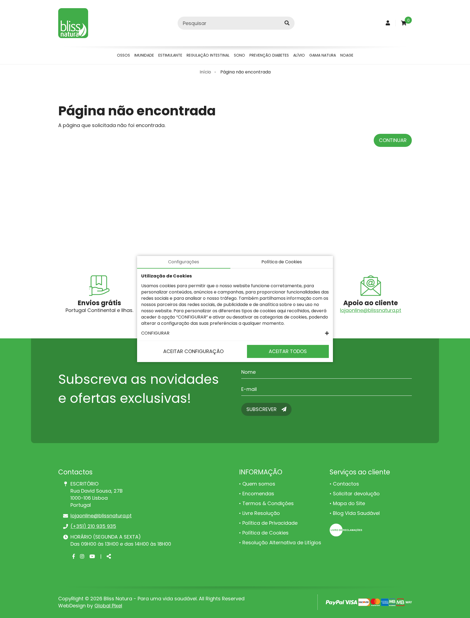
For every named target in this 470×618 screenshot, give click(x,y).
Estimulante (170, 55)
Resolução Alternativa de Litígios (281, 542)
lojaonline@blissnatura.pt (370, 310)
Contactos (346, 483)
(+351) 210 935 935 (93, 526)
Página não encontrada (245, 72)
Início (205, 72)
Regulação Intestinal (208, 55)
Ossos (123, 55)
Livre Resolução (261, 513)
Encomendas (258, 493)
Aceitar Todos (288, 351)
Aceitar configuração (193, 351)
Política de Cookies (265, 532)
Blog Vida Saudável (356, 513)
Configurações (183, 262)
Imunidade (144, 55)
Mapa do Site (349, 503)
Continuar (393, 140)
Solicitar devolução (356, 493)
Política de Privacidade (270, 523)
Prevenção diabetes (269, 55)
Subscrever (262, 409)
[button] (235, 333)
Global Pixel (108, 605)
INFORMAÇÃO (260, 472)
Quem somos (258, 483)
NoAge (346, 55)
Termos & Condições (268, 503)
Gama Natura (322, 55)
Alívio (299, 55)
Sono (239, 55)
